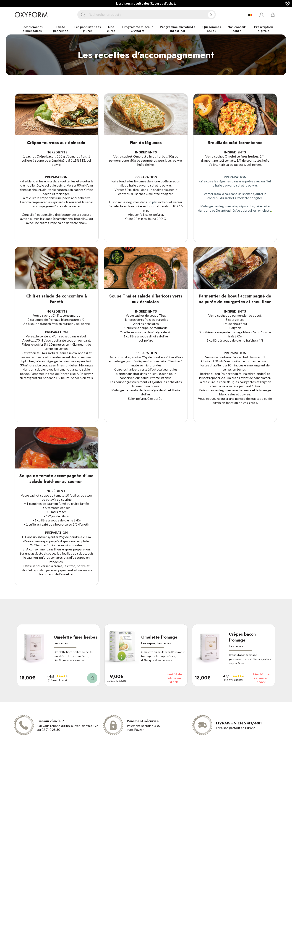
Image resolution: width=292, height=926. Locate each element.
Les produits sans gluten (87, 29)
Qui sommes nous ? (211, 29)
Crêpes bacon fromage (242, 637)
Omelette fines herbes (75, 637)
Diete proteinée (60, 29)
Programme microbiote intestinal (177, 29)
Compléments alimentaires (32, 29)
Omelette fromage (159, 637)
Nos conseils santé (237, 29)
